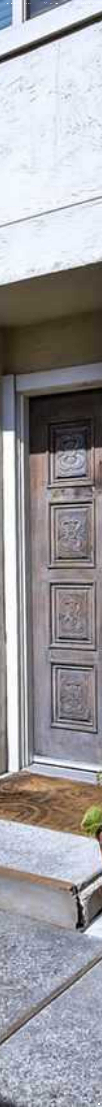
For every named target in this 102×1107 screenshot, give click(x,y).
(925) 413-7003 (93, 3)
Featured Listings (16, 3)
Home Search (27, 3)
